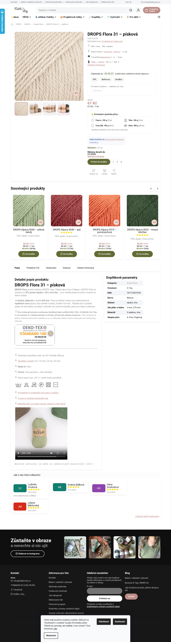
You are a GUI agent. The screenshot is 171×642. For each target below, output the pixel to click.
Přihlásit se (104, 598)
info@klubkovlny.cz (22, 581)
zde (55, 628)
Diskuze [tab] (66, 268)
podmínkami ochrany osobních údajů (103, 606)
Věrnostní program (57, 604)
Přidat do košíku (99, 161)
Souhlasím (120, 621)
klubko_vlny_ (19, 594)
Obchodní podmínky (53, 2)
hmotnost (105, 57)
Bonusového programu (114, 139)
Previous (151, 188)
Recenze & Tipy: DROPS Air (137, 583)
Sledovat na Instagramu (29, 553)
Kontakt (14, 2)
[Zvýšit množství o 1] (121, 161)
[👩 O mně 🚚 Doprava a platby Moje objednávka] (159, 17)
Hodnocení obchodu (73, 2)
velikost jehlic (112, 52)
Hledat (131, 10)
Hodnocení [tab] (51, 268)
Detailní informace (96, 65)
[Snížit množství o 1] (113, 161)
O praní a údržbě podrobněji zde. (33, 398)
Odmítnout (104, 621)
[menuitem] (15, 17)
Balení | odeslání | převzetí (31, 2)
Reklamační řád (107, 2)
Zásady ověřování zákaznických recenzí (66, 613)
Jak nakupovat (92, 2)
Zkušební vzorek (25, 361)
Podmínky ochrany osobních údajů (64, 608)
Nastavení (51, 635)
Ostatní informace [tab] (85, 268)
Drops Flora (132, 283)
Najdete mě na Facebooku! (16, 589)
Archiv (131, 596)
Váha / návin (97, 62)
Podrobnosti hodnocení (112, 41)
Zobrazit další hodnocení (147, 516)
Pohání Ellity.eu (94, 142)
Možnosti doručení (96, 156)
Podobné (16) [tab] (33, 268)
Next (157, 188)
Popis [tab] (17, 268)
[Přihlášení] (138, 10)
